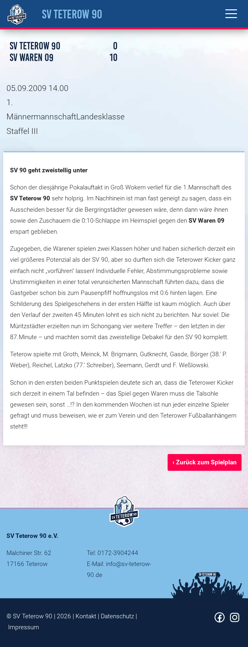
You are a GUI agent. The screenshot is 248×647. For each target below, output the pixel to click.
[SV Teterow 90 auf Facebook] (219, 620)
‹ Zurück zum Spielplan (204, 462)
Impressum (23, 627)
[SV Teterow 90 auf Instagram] (235, 620)
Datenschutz (117, 616)
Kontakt (86, 616)
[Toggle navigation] (231, 13)
